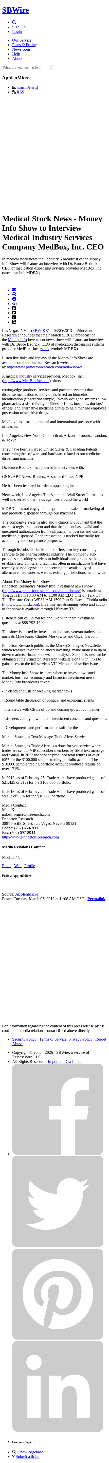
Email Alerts (27, 87)
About (17, 58)
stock (45, 349)
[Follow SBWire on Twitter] (57, 1246)
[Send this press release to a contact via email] (14, 290)
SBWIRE (40, 330)
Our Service (21, 40)
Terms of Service (52, 1039)
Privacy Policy (81, 1039)
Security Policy (24, 1039)
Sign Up (19, 27)
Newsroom (21, 49)
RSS (20, 92)
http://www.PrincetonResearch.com (30, 837)
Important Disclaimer (65, 1061)
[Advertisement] (54, 152)
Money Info (17, 339)
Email (6, 866)
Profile (29, 866)
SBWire (15, 9)
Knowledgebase (30, 1452)
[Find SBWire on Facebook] (57, 1154)
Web (18, 866)
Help (16, 54)
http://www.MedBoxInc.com (26, 381)
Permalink (96, 899)
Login (17, 31)
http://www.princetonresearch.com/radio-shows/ (45, 367)
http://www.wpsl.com (20, 604)
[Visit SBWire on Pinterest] (57, 1338)
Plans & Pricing (24, 45)
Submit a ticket (28, 1456)
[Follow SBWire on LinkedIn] (57, 1431)
